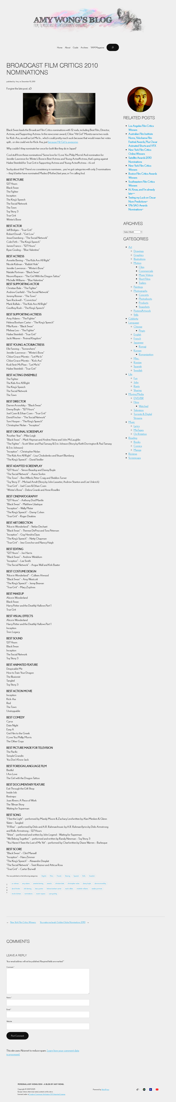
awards (49, 883)
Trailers (142, 282)
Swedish (92, 876)
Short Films (144, 278)
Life (130, 374)
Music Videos (146, 275)
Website (9, 1021)
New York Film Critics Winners (23, 922)
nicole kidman (16, 894)
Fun (135, 378)
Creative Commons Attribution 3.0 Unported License (47, 1094)
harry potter (39, 889)
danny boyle (87, 883)
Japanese (138, 342)
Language (133, 322)
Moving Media (136, 394)
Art (130, 247)
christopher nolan (73, 883)
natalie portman (97, 889)
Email (8, 1009)
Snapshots (144, 306)
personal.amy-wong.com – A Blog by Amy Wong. (41, 1084)
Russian (138, 362)
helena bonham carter (54, 889)
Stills (83, 876)
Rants (137, 386)
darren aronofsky (100, 883)
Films (51, 876)
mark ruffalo (69, 889)
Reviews (132, 453)
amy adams (26, 883)
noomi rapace (40, 894)
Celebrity (133, 318)
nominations (28, 894)
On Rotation (140, 434)
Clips (141, 267)
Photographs (140, 290)
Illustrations (139, 259)
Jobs (136, 382)
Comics (138, 446)
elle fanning (27, 889)
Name (9, 998)
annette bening (38, 883)
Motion (137, 263)
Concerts (144, 294)
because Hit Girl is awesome (63, 142)
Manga (137, 450)
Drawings (139, 251)
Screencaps (134, 457)
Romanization (146, 354)
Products (143, 302)
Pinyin (142, 330)
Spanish (76, 876)
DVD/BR (139, 398)
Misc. (136, 358)
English (44, 876)
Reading (132, 438)
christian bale (59, 883)
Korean (137, 350)
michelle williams (82, 889)
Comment (10, 967)
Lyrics (137, 426)
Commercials (146, 271)
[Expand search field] (113, 47)
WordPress (105, 1089)
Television (139, 410)
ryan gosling (53, 894)
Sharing (67, 876)
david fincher (16, 889)
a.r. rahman (15, 883)
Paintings (138, 286)
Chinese (138, 326)
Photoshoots (145, 298)
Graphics (139, 255)
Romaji (142, 346)
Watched (143, 406)
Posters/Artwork (142, 310)
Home (59, 47)
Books (137, 442)
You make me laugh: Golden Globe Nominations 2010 (62, 922)
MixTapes (139, 430)
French (59, 876)
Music (131, 422)
